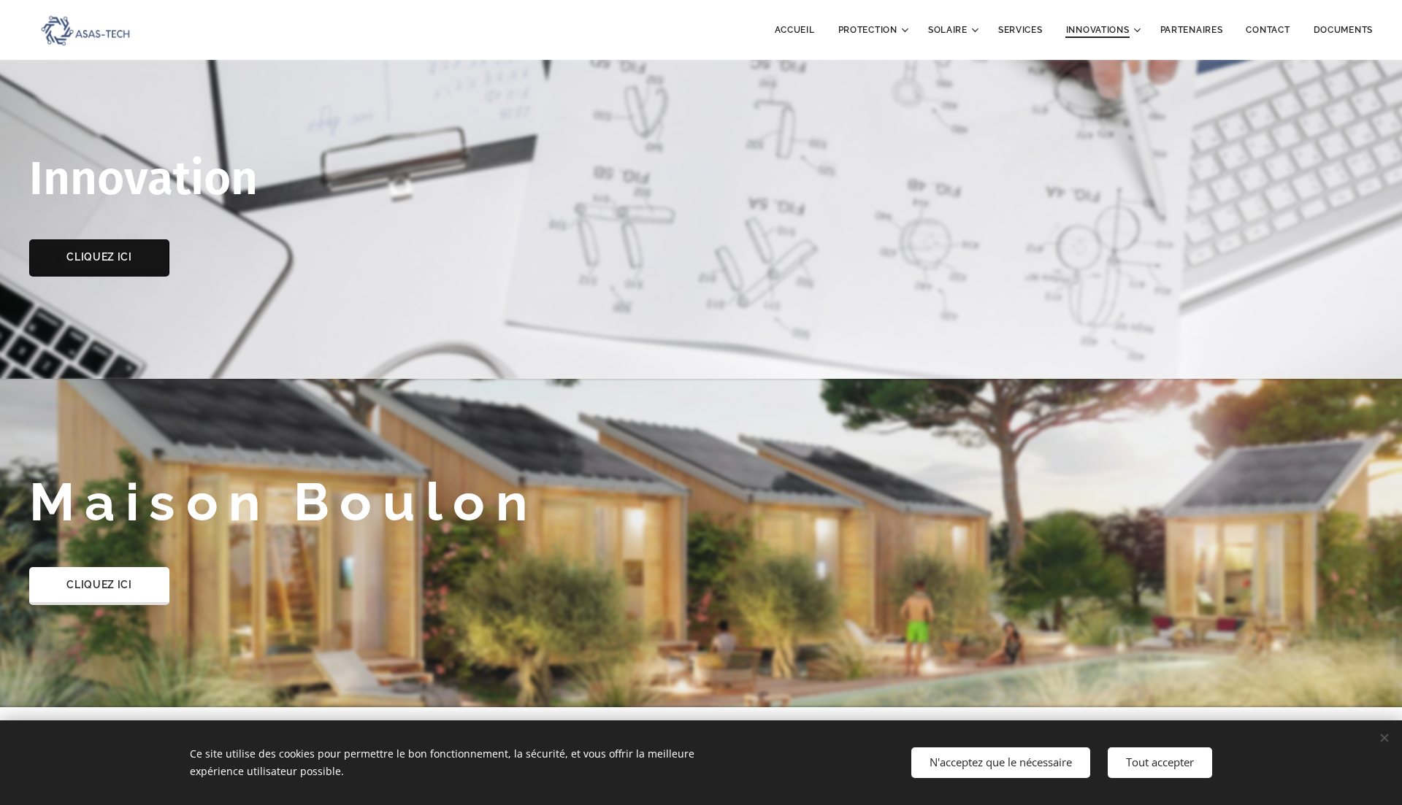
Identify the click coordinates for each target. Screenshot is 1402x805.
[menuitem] (799, 30)
